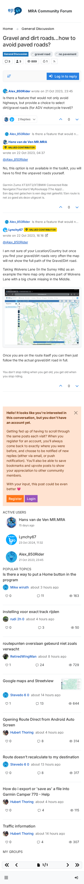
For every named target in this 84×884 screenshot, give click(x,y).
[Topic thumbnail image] (71, 684)
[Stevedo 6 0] (5, 695)
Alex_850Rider (19, 91)
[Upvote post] (60, 119)
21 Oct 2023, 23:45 (59, 91)
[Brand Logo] (14, 11)
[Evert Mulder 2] (5, 833)
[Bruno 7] (5, 656)
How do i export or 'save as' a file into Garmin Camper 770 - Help (36, 791)
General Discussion (15, 54)
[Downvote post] (77, 119)
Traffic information (19, 826)
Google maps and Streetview (28, 680)
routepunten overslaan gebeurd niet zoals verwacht (40, 646)
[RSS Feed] (54, 61)
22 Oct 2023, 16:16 (30, 235)
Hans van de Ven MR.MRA (27, 142)
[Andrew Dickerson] (5, 732)
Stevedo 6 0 (19, 695)
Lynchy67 (15, 230)
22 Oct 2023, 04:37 (31, 153)
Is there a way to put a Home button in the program (39, 577)
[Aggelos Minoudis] (5, 764)
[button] (6, 877)
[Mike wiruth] (5, 587)
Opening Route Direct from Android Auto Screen (38, 722)
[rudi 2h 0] (5, 619)
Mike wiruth (19, 587)
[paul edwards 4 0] (5, 802)
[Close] (75, 412)
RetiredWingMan (23, 656)
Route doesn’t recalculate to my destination (41, 757)
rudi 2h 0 (17, 619)
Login (31, 499)
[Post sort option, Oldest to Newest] (9, 76)
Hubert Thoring (22, 732)
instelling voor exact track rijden (31, 611)
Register (15, 499)
